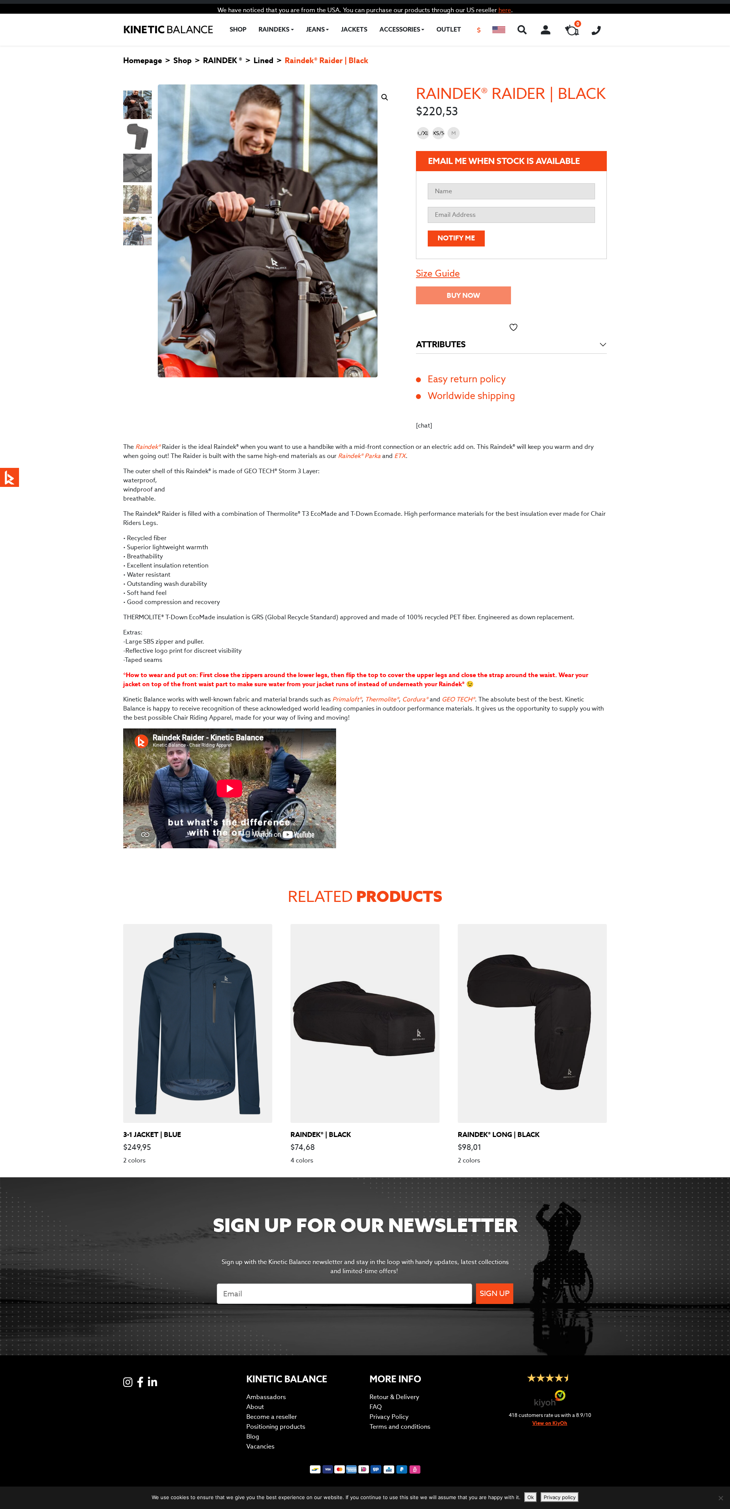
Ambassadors (266, 1397)
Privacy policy (560, 1497)
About (255, 1407)
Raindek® (148, 447)
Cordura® (415, 699)
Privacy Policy (389, 1417)
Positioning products (275, 1427)
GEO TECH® (458, 699)
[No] (720, 1498)
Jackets (354, 29)
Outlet (448, 29)
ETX (400, 456)
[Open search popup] (522, 30)
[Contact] (596, 30)
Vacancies (260, 1446)
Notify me (456, 238)
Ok (530, 1497)
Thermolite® (382, 699)
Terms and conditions (400, 1427)
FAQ (376, 1407)
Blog (252, 1437)
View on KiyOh (549, 1423)
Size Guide (438, 273)
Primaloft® (347, 699)
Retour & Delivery (394, 1397)
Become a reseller (271, 1417)
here (504, 10)
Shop (238, 29)
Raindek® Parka (359, 456)
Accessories (399, 29)
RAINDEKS (274, 29)
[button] (498, 30)
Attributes (441, 344)
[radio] (423, 133)
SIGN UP (494, 1293)
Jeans (315, 29)
